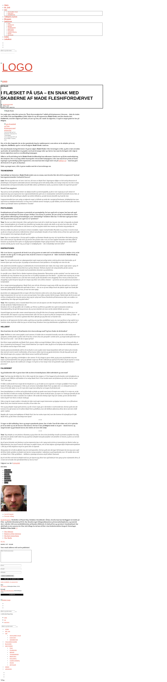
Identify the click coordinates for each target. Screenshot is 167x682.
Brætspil (11, 29)
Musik (9, 33)
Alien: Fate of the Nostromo (7, 590)
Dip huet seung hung (11, 536)
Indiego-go (62, 161)
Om (5, 10)
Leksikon (7, 39)
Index (6, 37)
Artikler (10, 35)
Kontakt (11, 13)
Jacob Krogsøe (8, 104)
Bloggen (7, 19)
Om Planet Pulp (13, 11)
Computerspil (12, 32)
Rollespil (11, 30)
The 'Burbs (8, 538)
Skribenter (11, 14)
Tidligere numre (10, 17)
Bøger (10, 26)
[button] (16, 611)
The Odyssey (8, 532)
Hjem (6, 5)
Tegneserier (12, 27)
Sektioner (8, 21)
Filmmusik (11, 24)
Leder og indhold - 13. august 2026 (9, 582)
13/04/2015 (16, 463)
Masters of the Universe (12, 534)
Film (9, 23)
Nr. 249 (7, 7)
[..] (16, 528)
